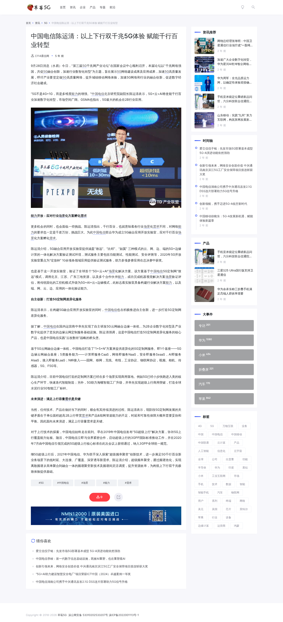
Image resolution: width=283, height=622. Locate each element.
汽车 (220, 492)
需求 (84, 216)
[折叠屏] (224, 369)
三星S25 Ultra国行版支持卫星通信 (235, 272)
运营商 (221, 525)
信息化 (221, 451)
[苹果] (224, 398)
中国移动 (236, 434)
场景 (62, 216)
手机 (200, 484)
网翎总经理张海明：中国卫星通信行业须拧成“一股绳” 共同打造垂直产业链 (234, 43)
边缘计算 (203, 525)
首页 (63, 7)
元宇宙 (238, 451)
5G (84, 66)
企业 (83, 7)
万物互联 (228, 426)
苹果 (200, 517)
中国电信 (98, 94)
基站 (245, 467)
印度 (231, 467)
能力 (74, 94)
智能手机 (203, 492)
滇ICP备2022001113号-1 (124, 615)
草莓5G (62, 615)
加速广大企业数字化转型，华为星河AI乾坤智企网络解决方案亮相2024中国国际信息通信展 (235, 62)
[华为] (224, 340)
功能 (245, 459)
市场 (236, 475)
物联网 (235, 492)
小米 (200, 475)
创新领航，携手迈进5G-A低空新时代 (223, 203)
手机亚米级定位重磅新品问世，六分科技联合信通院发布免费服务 (234, 99)
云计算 (221, 442)
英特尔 (244, 509)
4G (200, 426)
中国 (200, 434)
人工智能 (203, 451)
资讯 (73, 7)
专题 (102, 7)
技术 (214, 484)
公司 (214, 459)
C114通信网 (42, 56)
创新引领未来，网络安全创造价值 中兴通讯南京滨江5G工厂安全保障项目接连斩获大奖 (226, 170)
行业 (214, 517)
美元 (200, 509)
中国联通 (203, 442)
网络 (242, 500)
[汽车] (224, 384)
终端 (228, 500)
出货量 (230, 459)
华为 (217, 467)
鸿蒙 (236, 525)
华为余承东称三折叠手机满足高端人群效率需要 (234, 291)
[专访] (224, 325)
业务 (244, 426)
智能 (242, 484)
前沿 (112, 7)
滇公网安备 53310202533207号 (88, 615)
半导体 (202, 467)
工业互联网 (218, 475)
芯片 (228, 509)
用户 (200, 500)
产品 (93, 7)
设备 (228, 517)
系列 (214, 500)
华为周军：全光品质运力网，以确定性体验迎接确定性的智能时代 (234, 80)
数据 (228, 484)
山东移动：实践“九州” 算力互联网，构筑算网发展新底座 (234, 117)
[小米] (224, 355)
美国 (214, 509)
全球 (200, 459)
